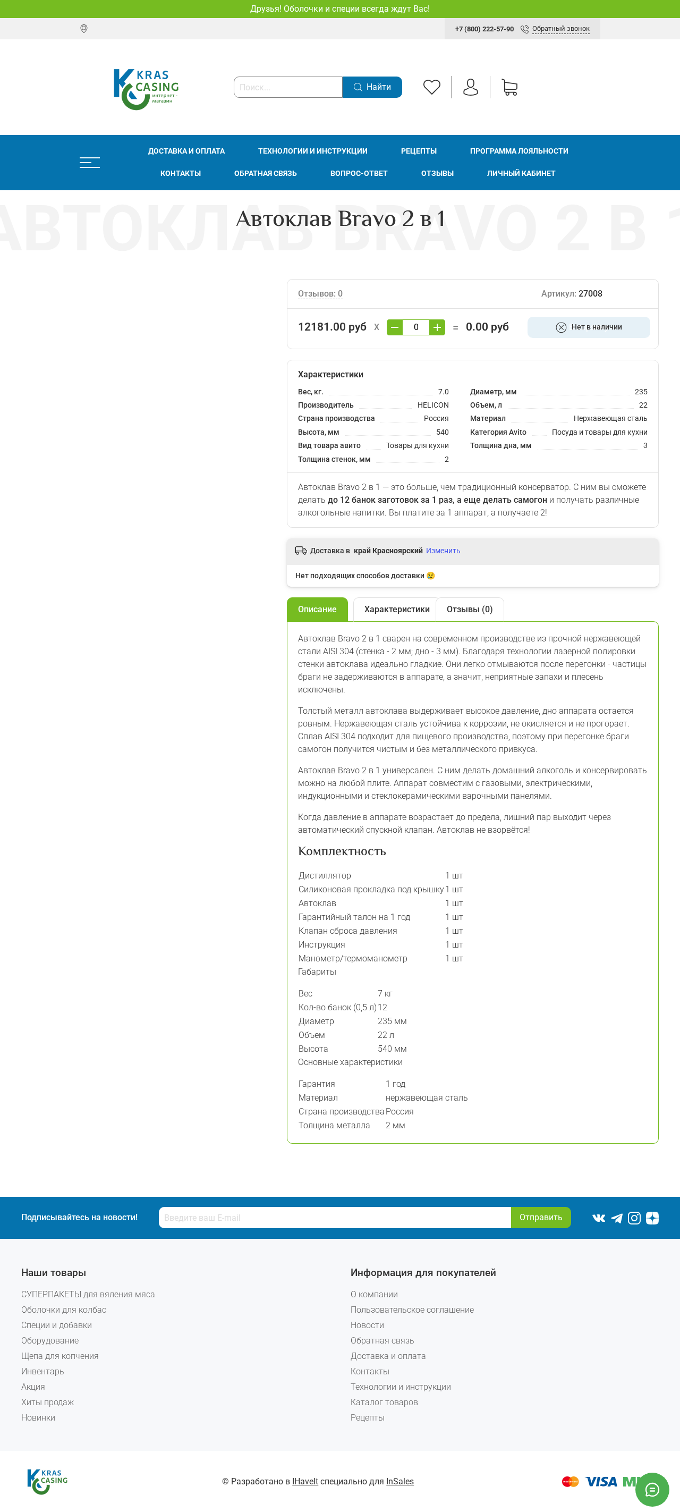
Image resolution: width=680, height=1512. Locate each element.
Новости (367, 1325)
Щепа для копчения (60, 1356)
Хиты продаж (47, 1402)
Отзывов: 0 (320, 294)
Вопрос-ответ (359, 173)
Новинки (38, 1418)
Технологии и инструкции (313, 151)
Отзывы (437, 173)
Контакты (180, 173)
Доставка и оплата (186, 151)
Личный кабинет (521, 173)
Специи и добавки (56, 1325)
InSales (400, 1481)
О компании (374, 1294)
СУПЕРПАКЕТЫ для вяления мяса (88, 1294)
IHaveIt (305, 1481)
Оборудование (50, 1341)
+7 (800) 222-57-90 (484, 29)
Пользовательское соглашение (412, 1310)
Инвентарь (42, 1371)
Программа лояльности (519, 151)
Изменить (443, 550)
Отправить (541, 1217)
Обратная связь (265, 173)
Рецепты (419, 151)
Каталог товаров (384, 1402)
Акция (33, 1387)
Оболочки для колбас (63, 1310)
